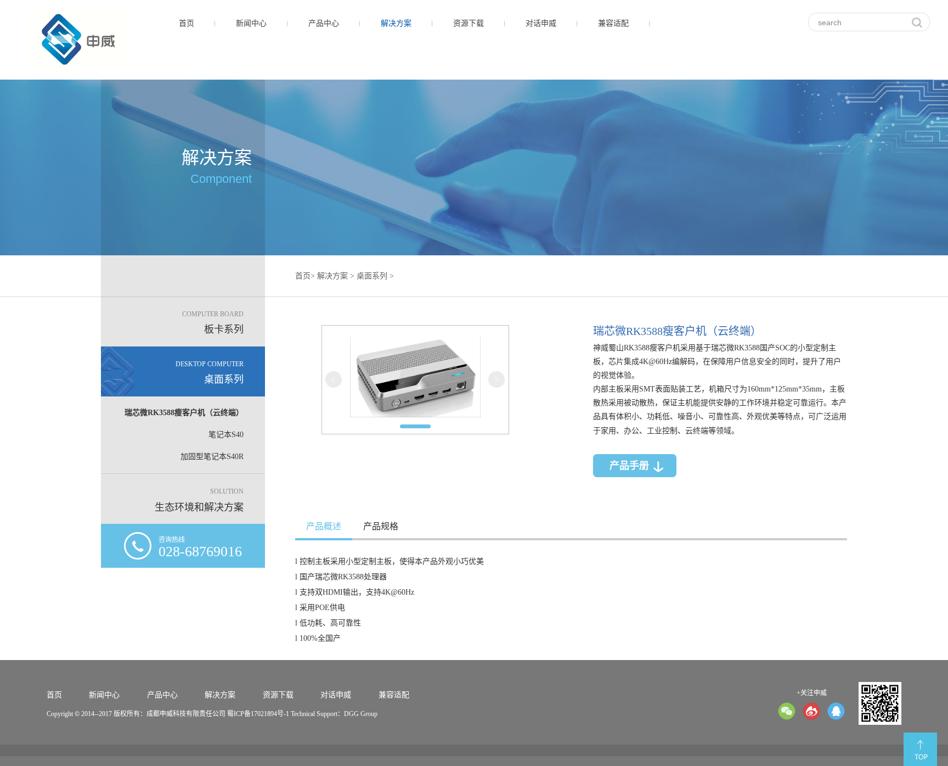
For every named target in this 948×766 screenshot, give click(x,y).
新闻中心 (251, 23)
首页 (186, 23)
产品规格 (380, 526)
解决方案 (396, 23)
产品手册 (629, 465)
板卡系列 (213, 323)
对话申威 (541, 23)
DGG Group (360, 714)
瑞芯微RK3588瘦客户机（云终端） (184, 413)
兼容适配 (613, 23)
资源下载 (468, 23)
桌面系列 (210, 372)
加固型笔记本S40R (212, 456)
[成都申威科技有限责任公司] (79, 40)
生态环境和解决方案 (199, 500)
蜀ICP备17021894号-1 (258, 714)
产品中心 (323, 23)
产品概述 (323, 526)
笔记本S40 (226, 434)
